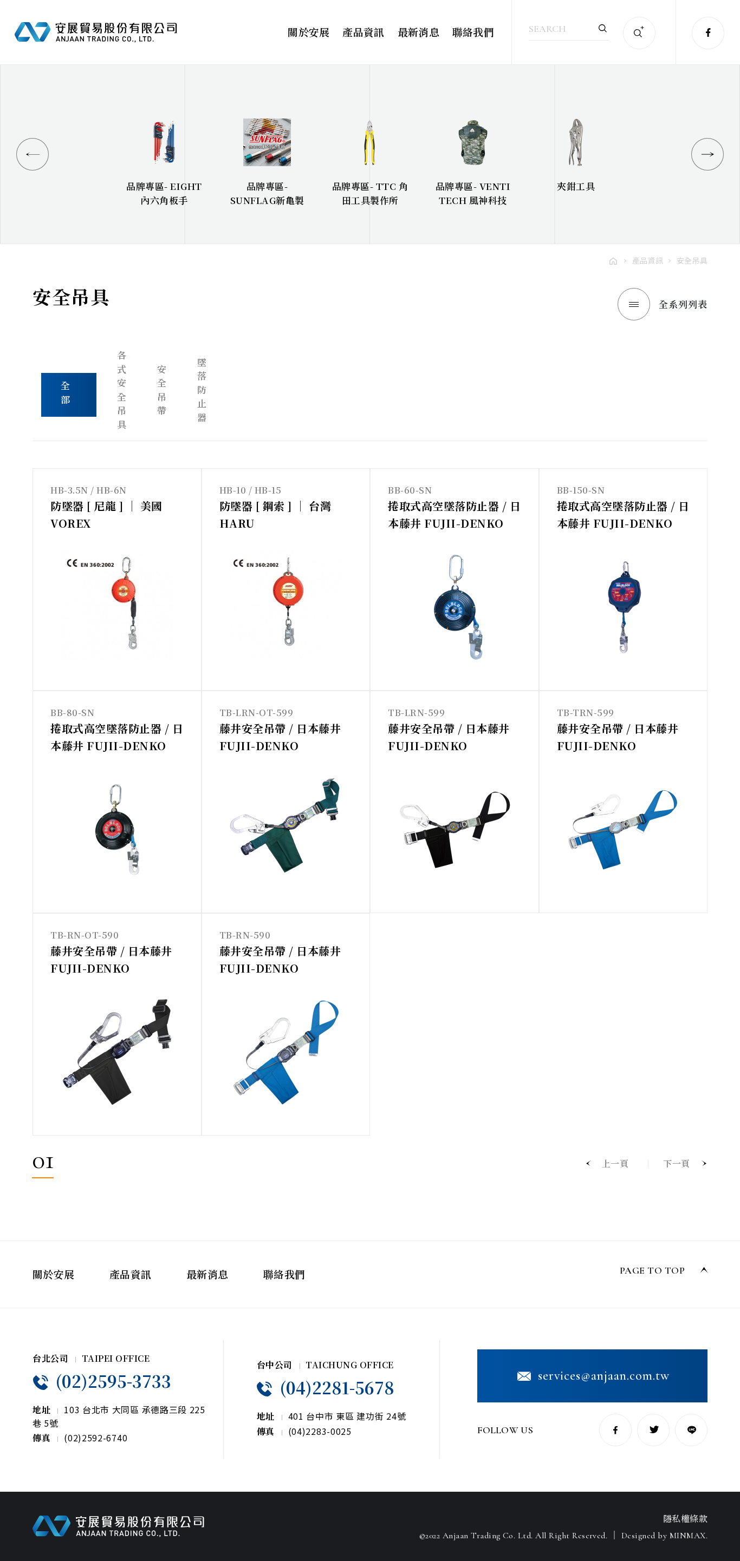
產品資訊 (363, 31)
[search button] (639, 33)
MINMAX (688, 1535)
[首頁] (613, 260)
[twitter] (653, 1430)
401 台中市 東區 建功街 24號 (347, 1415)
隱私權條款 (685, 1518)
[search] (603, 28)
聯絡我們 (473, 31)
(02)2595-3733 (111, 1381)
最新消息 (418, 31)
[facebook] (708, 33)
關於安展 (308, 31)
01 (43, 1162)
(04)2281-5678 (334, 1387)
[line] (691, 1430)
